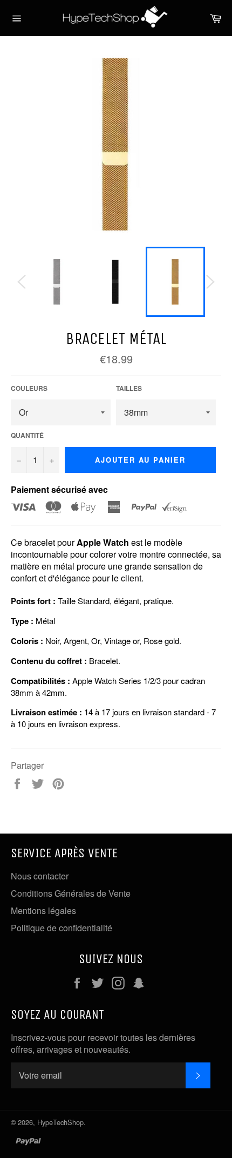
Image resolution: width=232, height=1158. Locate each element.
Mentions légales (43, 910)
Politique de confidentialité (61, 928)
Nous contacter (40, 876)
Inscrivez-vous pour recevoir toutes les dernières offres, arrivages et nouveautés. (103, 1043)
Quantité (27, 435)
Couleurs (29, 388)
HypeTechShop (60, 1122)
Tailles (129, 388)
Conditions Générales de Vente (71, 893)
